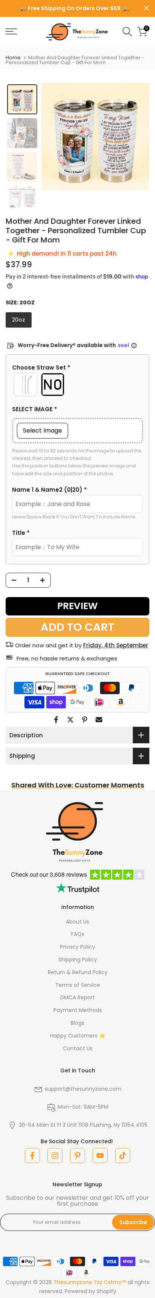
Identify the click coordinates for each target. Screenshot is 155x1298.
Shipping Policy (77, 959)
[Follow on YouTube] (100, 1155)
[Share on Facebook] (56, 719)
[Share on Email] (99, 719)
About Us (77, 921)
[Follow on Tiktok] (122, 1155)
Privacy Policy (77, 947)
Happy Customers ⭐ (77, 1035)
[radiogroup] (77, 384)
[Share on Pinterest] (84, 719)
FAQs (77, 934)
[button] (77, 368)
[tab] (22, 99)
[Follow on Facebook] (32, 1155)
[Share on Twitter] (70, 719)
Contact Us (78, 1048)
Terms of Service (77, 985)
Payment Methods (77, 1010)
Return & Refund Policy (78, 972)
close (146, 8)
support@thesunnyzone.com (83, 1089)
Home (13, 57)
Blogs (77, 1023)
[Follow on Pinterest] (77, 1155)
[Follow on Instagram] (54, 1155)
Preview (77, 605)
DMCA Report (77, 997)
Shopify (106, 1291)
